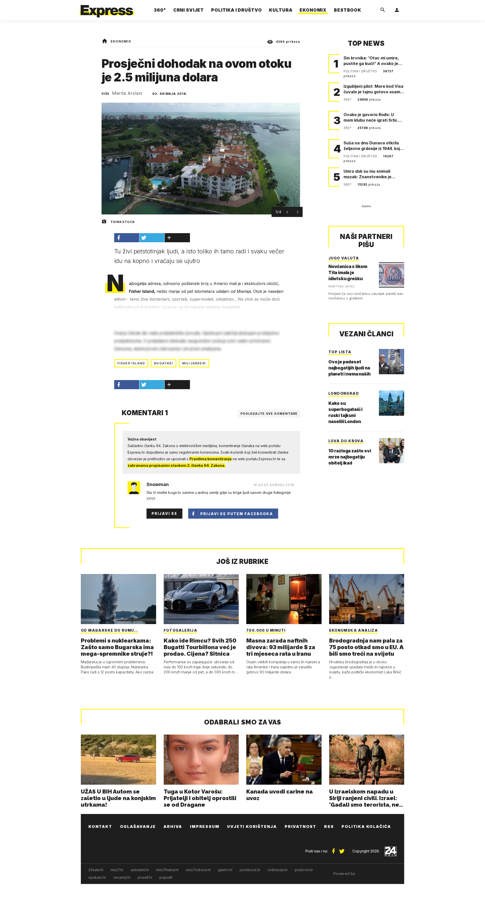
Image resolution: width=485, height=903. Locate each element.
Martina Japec (341, 286)
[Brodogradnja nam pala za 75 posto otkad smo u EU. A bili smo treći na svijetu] (366, 599)
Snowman (158, 484)
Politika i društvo (361, 71)
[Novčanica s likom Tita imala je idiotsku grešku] (391, 275)
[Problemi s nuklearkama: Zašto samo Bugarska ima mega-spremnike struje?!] (118, 599)
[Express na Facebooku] (333, 849)
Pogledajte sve (269, 413)
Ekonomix (121, 41)
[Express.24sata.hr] (107, 8)
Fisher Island (131, 363)
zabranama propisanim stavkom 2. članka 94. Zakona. (176, 465)
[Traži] (383, 10)
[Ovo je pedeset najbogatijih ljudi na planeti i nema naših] (391, 361)
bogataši (163, 363)
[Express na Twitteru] (342, 849)
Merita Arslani (127, 93)
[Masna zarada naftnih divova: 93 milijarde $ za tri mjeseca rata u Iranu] (284, 599)
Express (366, 206)
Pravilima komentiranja (210, 459)
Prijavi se (164, 513)
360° (348, 99)
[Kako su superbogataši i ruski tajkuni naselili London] (391, 403)
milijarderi (194, 363)
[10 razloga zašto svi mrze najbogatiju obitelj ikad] (391, 450)
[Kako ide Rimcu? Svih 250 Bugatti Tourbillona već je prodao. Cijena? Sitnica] (201, 599)
